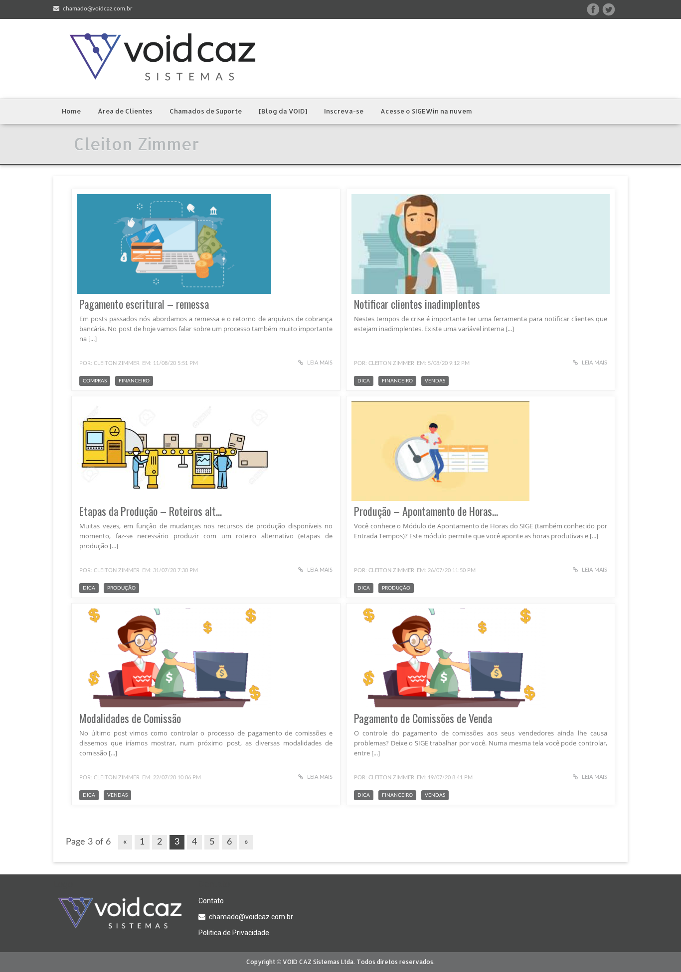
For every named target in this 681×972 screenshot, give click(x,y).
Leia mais (319, 362)
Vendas (435, 380)
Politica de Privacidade (233, 933)
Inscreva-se (343, 111)
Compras (95, 380)
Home (71, 111)
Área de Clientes (125, 111)
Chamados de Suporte (206, 111)
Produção (121, 588)
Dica (363, 380)
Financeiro (134, 380)
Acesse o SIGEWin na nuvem (426, 111)
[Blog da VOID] (283, 111)
